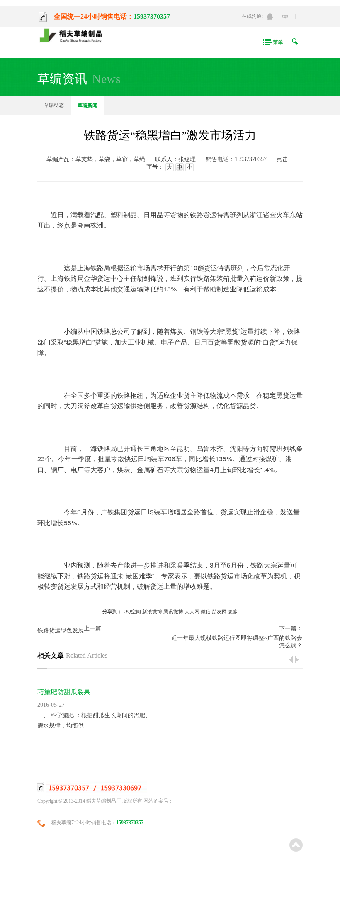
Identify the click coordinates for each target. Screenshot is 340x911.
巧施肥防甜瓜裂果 (63, 691)
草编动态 (54, 105)
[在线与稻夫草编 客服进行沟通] (285, 16)
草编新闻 (87, 105)
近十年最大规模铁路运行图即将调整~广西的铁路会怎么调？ (236, 642)
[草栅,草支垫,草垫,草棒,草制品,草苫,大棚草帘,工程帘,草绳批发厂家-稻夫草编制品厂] (73, 36)
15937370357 (152, 16)
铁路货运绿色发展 (60, 630)
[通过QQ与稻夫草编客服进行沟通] (270, 16)
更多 (233, 612)
